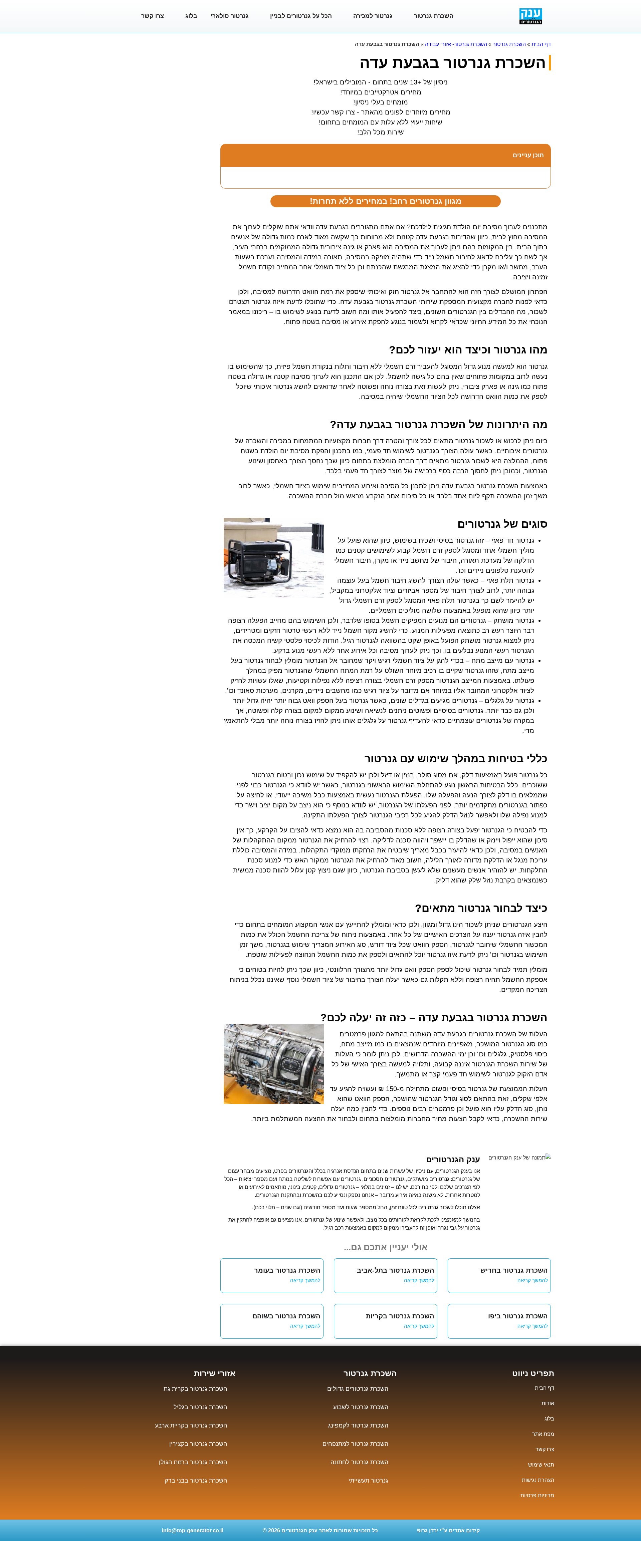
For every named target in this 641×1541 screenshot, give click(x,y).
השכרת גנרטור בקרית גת (195, 1388)
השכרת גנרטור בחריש (514, 1270)
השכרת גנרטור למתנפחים (355, 1444)
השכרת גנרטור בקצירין (198, 1444)
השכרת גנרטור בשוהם (286, 1316)
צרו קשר (152, 16)
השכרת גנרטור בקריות (400, 1316)
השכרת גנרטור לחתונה (359, 1462)
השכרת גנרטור (433, 16)
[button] (229, 155)
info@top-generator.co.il (192, 1530)
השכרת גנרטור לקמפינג (358, 1425)
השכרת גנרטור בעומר (287, 1270)
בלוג (191, 16)
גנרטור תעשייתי (368, 1480)
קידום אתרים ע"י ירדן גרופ (448, 1530)
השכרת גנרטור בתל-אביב (395, 1270)
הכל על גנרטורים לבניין (301, 16)
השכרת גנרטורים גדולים (357, 1388)
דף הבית (541, 44)
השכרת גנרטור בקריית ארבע (191, 1425)
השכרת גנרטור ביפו (518, 1316)
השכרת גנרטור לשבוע (360, 1407)
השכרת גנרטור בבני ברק (196, 1480)
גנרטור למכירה (373, 16)
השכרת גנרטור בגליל (200, 1407)
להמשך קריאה (532, 1280)
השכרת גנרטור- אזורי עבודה (456, 44)
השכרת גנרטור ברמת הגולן (193, 1462)
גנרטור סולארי (230, 16)
